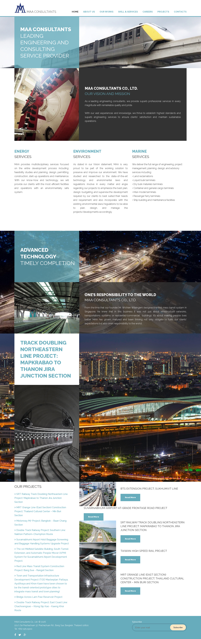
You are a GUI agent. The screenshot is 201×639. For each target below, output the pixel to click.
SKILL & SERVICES (128, 11)
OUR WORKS (106, 11)
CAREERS (148, 11)
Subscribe (178, 627)
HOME (75, 11)
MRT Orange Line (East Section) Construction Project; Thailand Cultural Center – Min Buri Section (40, 511)
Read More (130, 497)
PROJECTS (163, 11)
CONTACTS (180, 11)
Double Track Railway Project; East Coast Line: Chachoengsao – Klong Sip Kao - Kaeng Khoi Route (41, 606)
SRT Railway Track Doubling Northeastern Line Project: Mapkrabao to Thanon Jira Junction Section (41, 498)
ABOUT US (89, 11)
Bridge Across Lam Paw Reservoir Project (39, 597)
